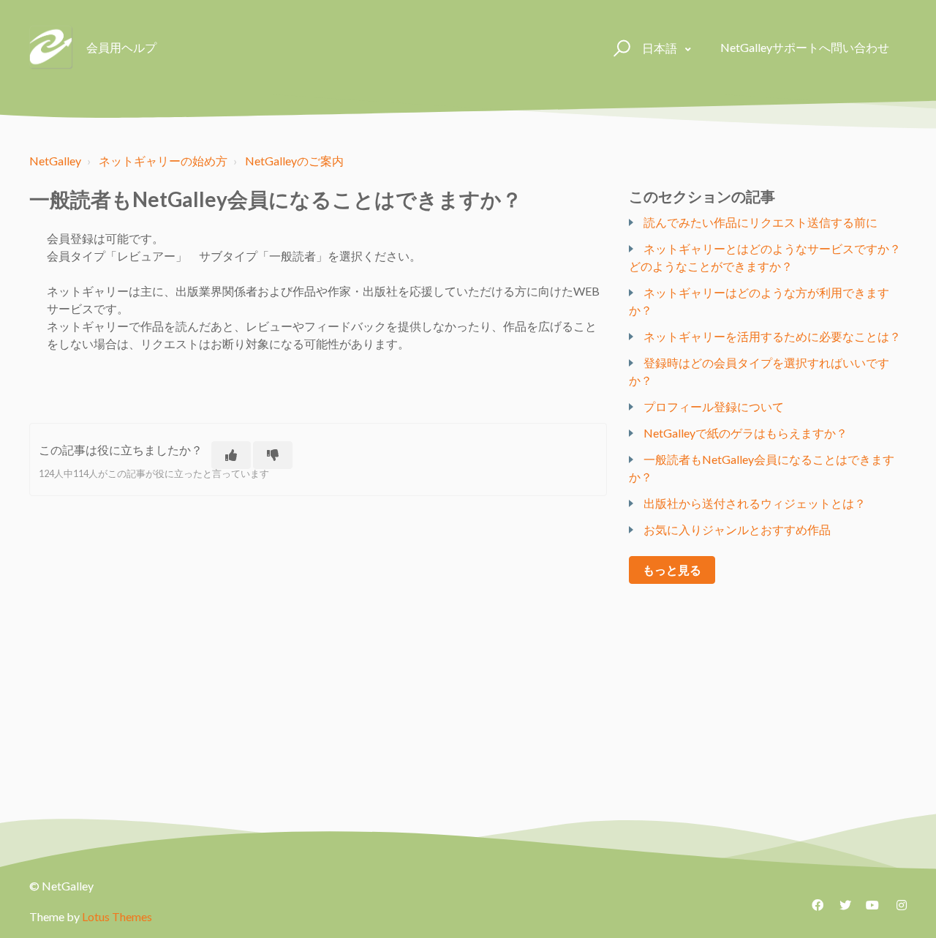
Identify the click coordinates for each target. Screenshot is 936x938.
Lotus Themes (117, 916)
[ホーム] (51, 48)
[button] (619, 47)
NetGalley (55, 161)
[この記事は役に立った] (231, 455)
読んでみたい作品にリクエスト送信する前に (761, 222)
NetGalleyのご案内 (294, 161)
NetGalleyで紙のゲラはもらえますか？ (746, 433)
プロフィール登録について (714, 406)
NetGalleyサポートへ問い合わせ (804, 47)
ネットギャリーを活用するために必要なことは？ (772, 336)
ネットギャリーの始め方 (163, 161)
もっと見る (672, 570)
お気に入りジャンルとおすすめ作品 (737, 529)
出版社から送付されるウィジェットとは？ (755, 503)
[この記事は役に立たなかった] (272, 455)
